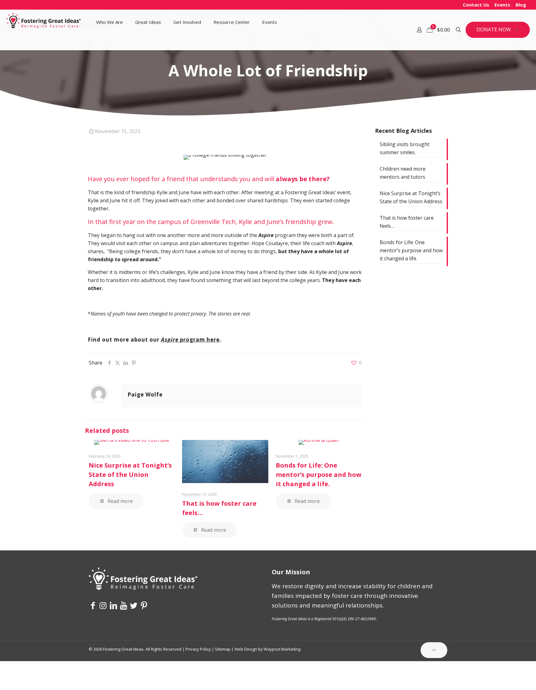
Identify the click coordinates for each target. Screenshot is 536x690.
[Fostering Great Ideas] (43, 22)
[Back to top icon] (434, 650)
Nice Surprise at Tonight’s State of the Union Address (130, 474)
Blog (521, 5)
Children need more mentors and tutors (403, 172)
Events (502, 5)
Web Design (245, 649)
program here (190, 339)
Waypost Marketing (282, 649)
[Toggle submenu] (109, 42)
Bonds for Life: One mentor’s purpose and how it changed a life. (318, 474)
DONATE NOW (493, 29)
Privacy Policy (198, 649)
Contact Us (476, 5)
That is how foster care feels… (407, 221)
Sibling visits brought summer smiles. (404, 148)
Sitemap (222, 649)
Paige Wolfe (145, 394)
